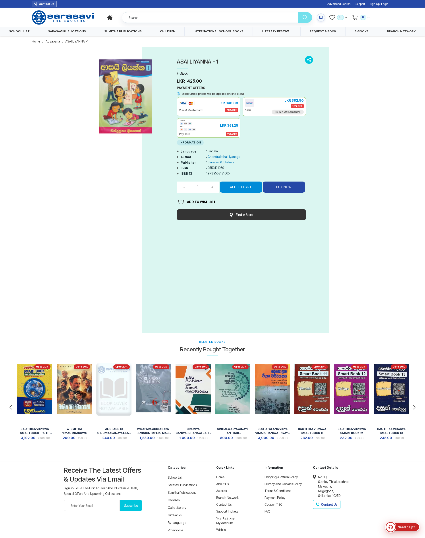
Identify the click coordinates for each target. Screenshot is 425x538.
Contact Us (224, 504)
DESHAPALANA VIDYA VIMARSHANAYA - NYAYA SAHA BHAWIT (272, 431)
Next (414, 407)
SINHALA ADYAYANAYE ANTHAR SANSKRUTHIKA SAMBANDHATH (233, 431)
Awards (221, 491)
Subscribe (131, 505)
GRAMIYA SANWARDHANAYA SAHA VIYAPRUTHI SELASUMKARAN (193, 431)
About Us (222, 484)
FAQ (267, 511)
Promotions (175, 530)
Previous (10, 407)
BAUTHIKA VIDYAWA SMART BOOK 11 (312, 431)
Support (360, 4)
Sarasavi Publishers (221, 162)
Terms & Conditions (278, 491)
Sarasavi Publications (182, 485)
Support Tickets (227, 511)
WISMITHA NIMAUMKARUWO (74, 431)
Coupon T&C (273, 504)
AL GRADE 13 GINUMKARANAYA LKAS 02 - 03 (114, 431)
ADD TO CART (241, 187)
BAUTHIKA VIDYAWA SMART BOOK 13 (391, 431)
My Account (224, 523)
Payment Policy (275, 497)
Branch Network (227, 497)
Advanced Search (339, 4)
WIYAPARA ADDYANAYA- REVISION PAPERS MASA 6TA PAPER (154, 431)
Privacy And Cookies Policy (283, 484)
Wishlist (221, 530)
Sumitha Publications (182, 492)
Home (36, 41)
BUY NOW (284, 187)
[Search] (305, 17)
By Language (177, 522)
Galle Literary (177, 507)
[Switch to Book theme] (321, 17)
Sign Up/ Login (379, 4)
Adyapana (53, 41)
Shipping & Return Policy (281, 477)
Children (174, 500)
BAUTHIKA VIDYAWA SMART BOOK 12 (352, 431)
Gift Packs (175, 515)
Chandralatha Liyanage (224, 157)
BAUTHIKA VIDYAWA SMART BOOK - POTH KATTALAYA (35, 431)
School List (175, 477)
